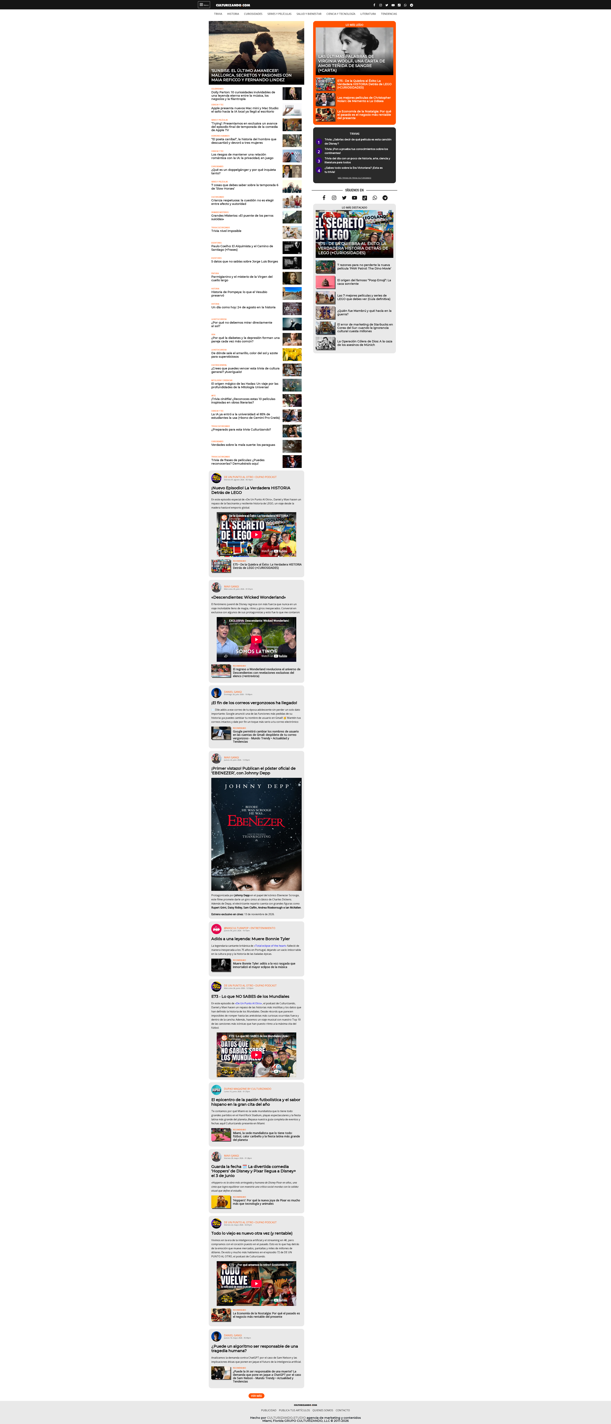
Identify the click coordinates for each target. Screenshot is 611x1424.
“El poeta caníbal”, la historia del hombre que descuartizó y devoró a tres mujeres (243, 141)
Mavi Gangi (231, 586)
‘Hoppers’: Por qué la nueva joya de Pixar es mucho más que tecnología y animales (266, 1201)
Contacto (343, 1410)
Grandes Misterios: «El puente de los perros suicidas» (242, 217)
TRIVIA (218, 14)
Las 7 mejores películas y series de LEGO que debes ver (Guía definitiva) (363, 297)
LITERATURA (368, 14)
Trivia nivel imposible (226, 231)
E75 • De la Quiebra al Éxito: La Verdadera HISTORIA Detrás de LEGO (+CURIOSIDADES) (267, 566)
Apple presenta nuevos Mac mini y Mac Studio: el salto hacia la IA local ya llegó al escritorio (245, 109)
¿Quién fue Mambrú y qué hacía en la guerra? (364, 312)
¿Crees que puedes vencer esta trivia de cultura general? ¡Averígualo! (245, 370)
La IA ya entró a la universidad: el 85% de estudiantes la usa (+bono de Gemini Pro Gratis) (245, 416)
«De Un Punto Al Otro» (248, 1003)
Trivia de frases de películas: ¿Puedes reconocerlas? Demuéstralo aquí (237, 461)
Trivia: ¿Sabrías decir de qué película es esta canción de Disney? (358, 141)
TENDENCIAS (389, 14)
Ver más (256, 1396)
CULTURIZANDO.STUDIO (286, 1418)
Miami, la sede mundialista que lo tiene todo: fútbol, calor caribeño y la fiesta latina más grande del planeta (266, 1136)
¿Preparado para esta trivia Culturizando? (241, 429)
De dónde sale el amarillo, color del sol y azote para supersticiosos (244, 354)
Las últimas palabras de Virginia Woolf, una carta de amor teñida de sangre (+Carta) (351, 63)
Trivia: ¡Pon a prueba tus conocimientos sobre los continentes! (356, 151)
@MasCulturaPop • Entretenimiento (249, 928)
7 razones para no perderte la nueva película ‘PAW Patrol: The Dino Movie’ (364, 266)
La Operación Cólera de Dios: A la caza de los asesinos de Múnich (364, 343)
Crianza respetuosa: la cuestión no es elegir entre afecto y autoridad (242, 202)
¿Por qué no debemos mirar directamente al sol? (241, 324)
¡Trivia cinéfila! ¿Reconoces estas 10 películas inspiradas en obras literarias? (243, 400)
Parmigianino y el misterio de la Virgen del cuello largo (242, 278)
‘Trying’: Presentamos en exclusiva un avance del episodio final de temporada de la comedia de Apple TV (244, 127)
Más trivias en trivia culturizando (354, 178)
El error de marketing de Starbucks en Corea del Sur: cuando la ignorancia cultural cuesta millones (365, 328)
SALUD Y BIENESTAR (309, 14)
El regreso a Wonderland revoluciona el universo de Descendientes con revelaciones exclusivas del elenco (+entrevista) (266, 672)
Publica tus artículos (294, 1410)
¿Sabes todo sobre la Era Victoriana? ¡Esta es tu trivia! (354, 169)
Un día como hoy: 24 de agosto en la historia (243, 307)
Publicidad (268, 1410)
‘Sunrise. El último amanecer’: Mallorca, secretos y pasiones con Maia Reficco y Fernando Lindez (251, 75)
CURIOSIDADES (253, 14)
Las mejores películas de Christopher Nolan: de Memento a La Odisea (364, 99)
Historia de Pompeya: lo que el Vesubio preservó (239, 293)
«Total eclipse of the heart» (270, 945)
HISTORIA (233, 14)
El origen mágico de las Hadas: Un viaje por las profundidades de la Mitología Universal (244, 385)
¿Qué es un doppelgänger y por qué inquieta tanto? (243, 171)
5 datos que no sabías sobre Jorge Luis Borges (244, 261)
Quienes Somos (323, 1410)
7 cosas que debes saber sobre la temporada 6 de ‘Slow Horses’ (244, 186)
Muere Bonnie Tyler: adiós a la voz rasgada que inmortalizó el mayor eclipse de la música (264, 965)
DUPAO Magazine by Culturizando (247, 1089)
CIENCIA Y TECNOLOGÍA (341, 14)
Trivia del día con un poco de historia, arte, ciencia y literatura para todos (357, 160)
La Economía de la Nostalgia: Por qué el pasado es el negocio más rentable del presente (266, 1314)
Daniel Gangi (233, 692)
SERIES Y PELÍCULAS (279, 14)
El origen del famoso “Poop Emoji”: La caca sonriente (364, 282)
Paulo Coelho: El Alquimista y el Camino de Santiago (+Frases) (242, 247)
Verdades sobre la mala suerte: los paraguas (243, 444)
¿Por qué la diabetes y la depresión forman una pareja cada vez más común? (245, 339)
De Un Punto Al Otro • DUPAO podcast (250, 477)
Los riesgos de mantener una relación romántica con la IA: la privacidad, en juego (242, 156)
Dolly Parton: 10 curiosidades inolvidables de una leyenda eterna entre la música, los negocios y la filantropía (243, 96)
